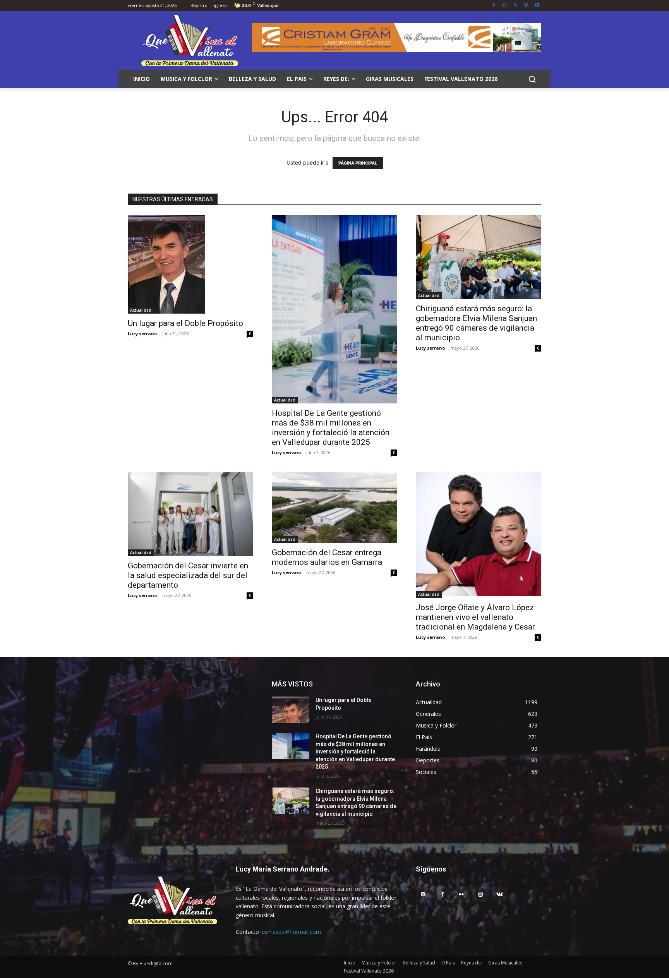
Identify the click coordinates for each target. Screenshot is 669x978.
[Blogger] (423, 894)
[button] (532, 79)
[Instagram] (504, 5)
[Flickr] (461, 894)
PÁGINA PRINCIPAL (357, 163)
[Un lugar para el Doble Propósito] (190, 264)
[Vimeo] (525, 5)
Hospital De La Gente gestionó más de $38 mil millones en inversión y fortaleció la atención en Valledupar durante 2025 (330, 427)
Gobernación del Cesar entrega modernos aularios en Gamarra (327, 557)
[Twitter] (515, 5)
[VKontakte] (499, 894)
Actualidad (140, 310)
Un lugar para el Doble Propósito (185, 323)
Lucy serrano (142, 333)
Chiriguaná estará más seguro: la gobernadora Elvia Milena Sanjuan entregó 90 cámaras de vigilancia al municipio (476, 323)
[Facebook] (493, 5)
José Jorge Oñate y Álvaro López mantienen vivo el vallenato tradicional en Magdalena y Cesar (475, 617)
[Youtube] (536, 5)
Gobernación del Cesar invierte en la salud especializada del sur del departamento (188, 575)
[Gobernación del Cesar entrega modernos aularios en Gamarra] (334, 507)
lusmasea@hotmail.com (291, 931)
